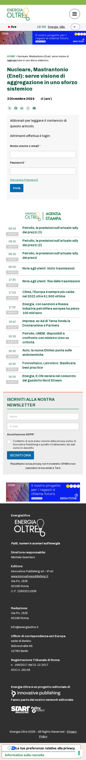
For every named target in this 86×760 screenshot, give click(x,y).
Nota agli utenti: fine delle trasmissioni (51, 281)
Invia (16, 188)
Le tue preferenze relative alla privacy (45, 748)
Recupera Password (24, 180)
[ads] (43, 500)
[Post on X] (9, 108)
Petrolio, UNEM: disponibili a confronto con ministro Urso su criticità (45, 338)
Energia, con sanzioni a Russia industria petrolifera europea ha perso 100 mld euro (50, 308)
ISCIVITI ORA (20, 455)
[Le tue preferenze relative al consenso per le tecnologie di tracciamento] (79, 753)
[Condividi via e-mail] (34, 108)
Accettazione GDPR (21, 434)
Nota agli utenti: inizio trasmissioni (48, 268)
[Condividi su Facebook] (15, 108)
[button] (74, 13)
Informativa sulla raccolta (24, 755)
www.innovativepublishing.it (29, 576)
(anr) (48, 98)
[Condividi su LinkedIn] (22, 108)
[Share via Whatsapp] (28, 108)
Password (18, 162)
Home (11, 56)
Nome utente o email (25, 146)
